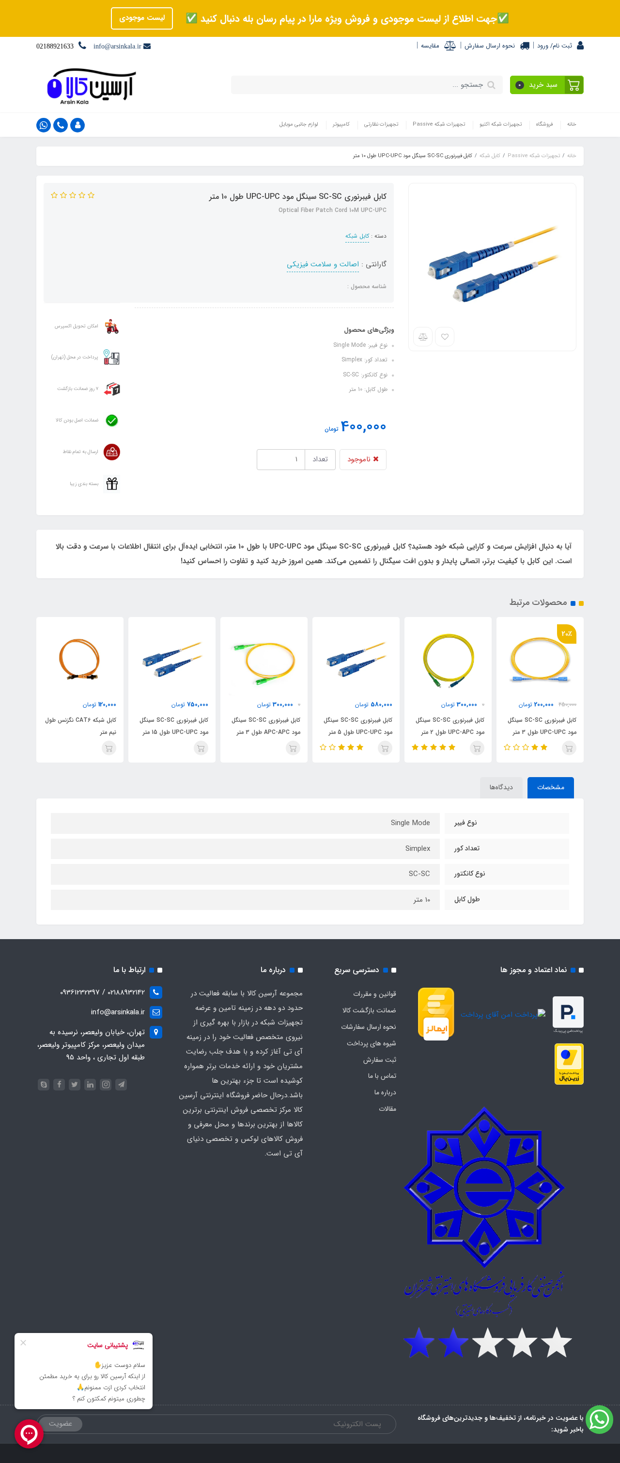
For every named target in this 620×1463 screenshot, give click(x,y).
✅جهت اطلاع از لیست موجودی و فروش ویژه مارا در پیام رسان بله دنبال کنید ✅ (346, 18)
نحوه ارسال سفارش (490, 46)
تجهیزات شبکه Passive (439, 124)
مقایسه (430, 46)
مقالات (387, 1109)
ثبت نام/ (560, 46)
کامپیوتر (341, 124)
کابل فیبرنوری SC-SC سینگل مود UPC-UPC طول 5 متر (358, 726)
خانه (571, 124)
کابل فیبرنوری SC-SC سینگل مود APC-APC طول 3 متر (266, 726)
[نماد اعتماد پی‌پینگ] (568, 1015)
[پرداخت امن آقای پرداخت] (505, 1015)
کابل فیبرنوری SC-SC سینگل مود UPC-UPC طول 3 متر (542, 726)
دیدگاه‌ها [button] (501, 787)
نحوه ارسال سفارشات (368, 1027)
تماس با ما (382, 1076)
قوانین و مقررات (374, 994)
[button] (547, 85)
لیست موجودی (142, 18)
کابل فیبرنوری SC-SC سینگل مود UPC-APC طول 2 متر (450, 726)
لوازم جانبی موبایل (298, 124)
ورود (542, 46)
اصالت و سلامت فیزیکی (323, 264)
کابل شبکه (357, 236)
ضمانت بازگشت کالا (369, 1010)
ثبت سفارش (379, 1060)
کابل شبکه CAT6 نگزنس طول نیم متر (80, 726)
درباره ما (385, 1092)
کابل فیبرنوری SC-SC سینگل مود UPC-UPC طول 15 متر (174, 726)
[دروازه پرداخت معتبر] (569, 1064)
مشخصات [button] (550, 787)
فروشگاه (544, 124)
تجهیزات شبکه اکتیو (501, 124)
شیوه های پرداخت (371, 1043)
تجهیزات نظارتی (381, 124)
